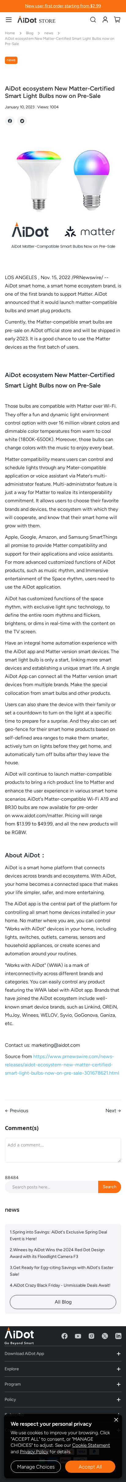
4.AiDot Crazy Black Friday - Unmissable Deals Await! (60, 1285)
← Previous (16, 1110)
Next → (113, 1110)
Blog (30, 33)
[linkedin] (118, 1336)
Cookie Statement (91, 1445)
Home (10, 33)
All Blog (63, 1302)
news (49, 33)
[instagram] (91, 1336)
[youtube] (78, 1336)
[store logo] (36, 20)
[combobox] (63, 1187)
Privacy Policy (34, 1451)
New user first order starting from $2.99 (63, 6)
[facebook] (64, 1336)
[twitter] (105, 1336)
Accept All (90, 1467)
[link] (105, 19)
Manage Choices (36, 1467)
